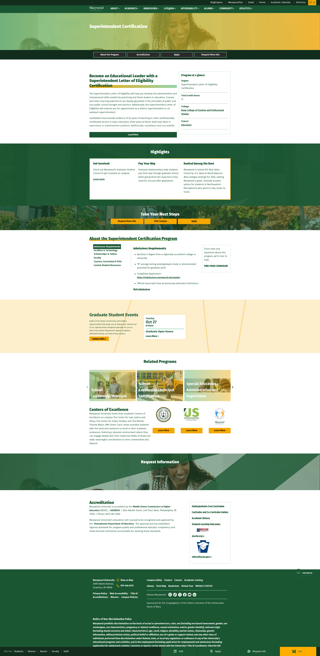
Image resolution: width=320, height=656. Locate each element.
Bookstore (173, 586)
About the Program (109, 54)
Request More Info (210, 54)
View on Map (126, 580)
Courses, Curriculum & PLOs (108, 261)
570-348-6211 (127, 585)
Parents (32, 651)
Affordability (189, 8)
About (114, 8)
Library (150, 586)
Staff (66, 651)
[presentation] (87, 387)
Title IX (134, 593)
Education (186, 125)
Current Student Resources (107, 265)
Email (251, 2)
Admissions (150, 8)
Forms (262, 2)
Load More (133, 134)
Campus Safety (154, 580)
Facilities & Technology (105, 250)
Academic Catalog (193, 580)
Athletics (245, 8)
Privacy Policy (100, 593)
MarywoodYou (235, 2)
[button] (304, 573)
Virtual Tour (187, 586)
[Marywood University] (96, 8)
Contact (168, 580)
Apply (177, 54)
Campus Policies (129, 597)
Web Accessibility (119, 593)
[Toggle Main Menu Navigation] (312, 2)
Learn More (163, 430)
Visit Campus (160, 221)
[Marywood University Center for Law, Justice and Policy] (163, 414)
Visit (181, 651)
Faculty (97, 257)
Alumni (208, 8)
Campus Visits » (99, 339)
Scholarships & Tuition (105, 254)
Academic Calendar (281, 2)
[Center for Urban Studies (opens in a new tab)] (191, 414)
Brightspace (216, 2)
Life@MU (169, 8)
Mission (114, 597)
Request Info (259, 651)
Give (300, 651)
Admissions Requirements (107, 246)
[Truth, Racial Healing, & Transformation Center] (219, 416)
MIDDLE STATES (204, 586)
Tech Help (161, 586)
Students (18, 651)
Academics (131, 8)
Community (226, 8)
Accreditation (143, 54)
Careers (178, 580)
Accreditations (100, 597)
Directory (301, 2)
